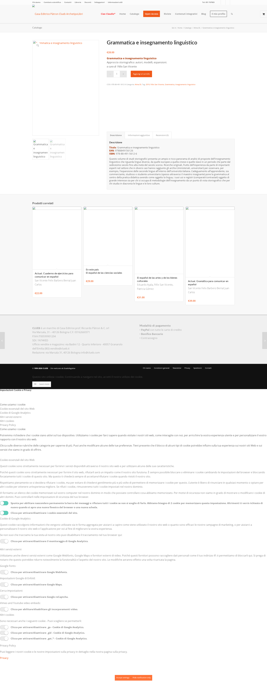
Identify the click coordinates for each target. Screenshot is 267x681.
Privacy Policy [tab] (8, 425)
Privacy (4, 658)
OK (35, 384)
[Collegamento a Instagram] (227, 2)
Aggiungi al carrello (141, 74)
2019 (148, 84)
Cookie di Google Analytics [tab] (15, 412)
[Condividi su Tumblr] (109, 110)
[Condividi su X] (109, 93)
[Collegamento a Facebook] (223, 2)
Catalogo (37, 27)
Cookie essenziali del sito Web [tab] (17, 408)
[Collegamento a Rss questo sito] (232, 2)
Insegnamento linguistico (185, 84)
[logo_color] (60, 14)
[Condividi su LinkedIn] (109, 106)
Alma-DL (138, 84)
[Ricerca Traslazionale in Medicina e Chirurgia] (2, 340)
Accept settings (122, 677)
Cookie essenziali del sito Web (17, 460)
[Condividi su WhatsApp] (109, 97)
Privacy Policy (8, 645)
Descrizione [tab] (116, 135)
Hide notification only (142, 677)
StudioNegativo (69, 368)
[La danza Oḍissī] (264, 340)
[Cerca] (232, 14)
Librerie (78, 2)
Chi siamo (36, 2)
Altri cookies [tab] (7, 421)
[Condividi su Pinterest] (109, 101)
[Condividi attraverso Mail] (109, 114)
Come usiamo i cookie (12, 429)
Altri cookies (7, 614)
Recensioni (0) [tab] (162, 135)
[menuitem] (37, 2)
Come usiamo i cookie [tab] (12, 404)
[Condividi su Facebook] (109, 89)
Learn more (44, 384)
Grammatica (169, 84)
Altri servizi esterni (10, 549)
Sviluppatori (99, 2)
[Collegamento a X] (218, 2)
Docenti (88, 2)
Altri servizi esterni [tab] (10, 417)
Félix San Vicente (157, 84)
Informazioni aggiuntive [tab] (139, 135)
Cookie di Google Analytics (15, 518)
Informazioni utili (115, 2)
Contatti (67, 2)
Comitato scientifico (52, 2)
